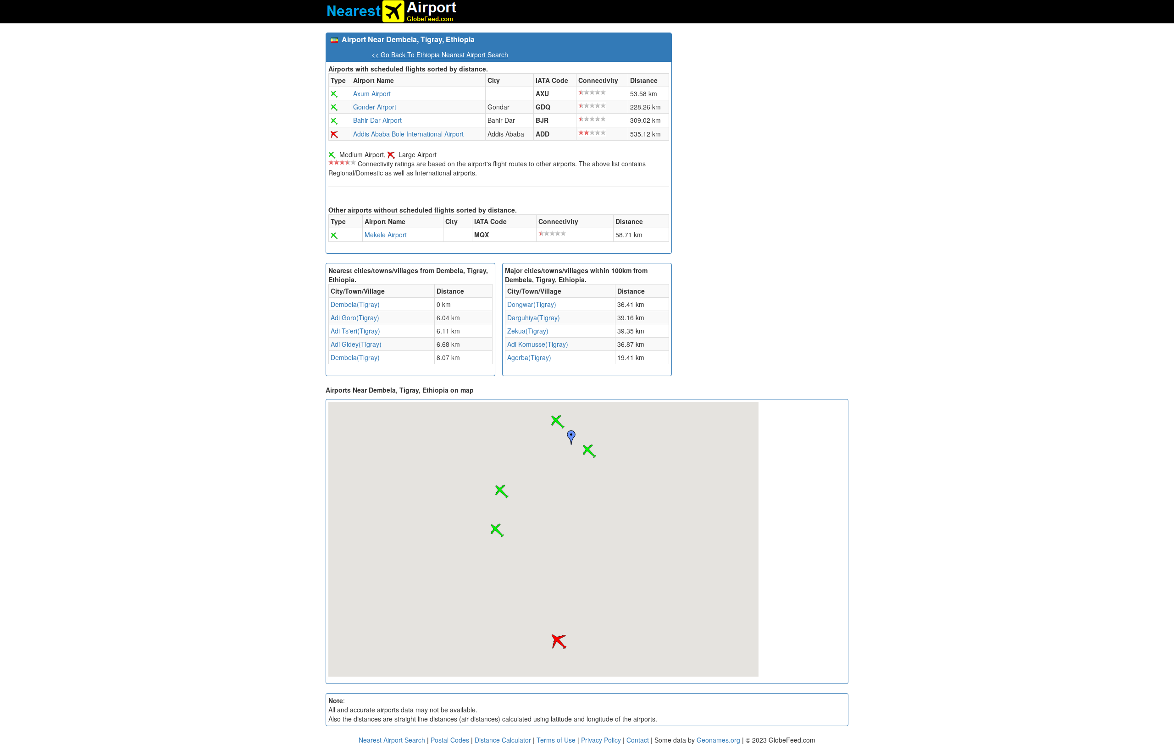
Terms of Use (557, 739)
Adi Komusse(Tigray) (537, 344)
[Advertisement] (763, 97)
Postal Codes (450, 739)
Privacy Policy (602, 739)
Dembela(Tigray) (355, 304)
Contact (637, 739)
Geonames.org (718, 739)
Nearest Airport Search (392, 739)
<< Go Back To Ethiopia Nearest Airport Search (439, 54)
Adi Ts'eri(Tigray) (355, 330)
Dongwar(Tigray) (531, 304)
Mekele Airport (386, 234)
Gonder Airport (374, 106)
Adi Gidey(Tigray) (356, 344)
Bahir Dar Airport (377, 120)
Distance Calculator (503, 739)
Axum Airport (372, 93)
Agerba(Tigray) (529, 357)
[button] (557, 422)
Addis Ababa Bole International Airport (408, 133)
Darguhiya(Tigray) (533, 317)
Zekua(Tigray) (527, 330)
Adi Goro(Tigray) (355, 317)
